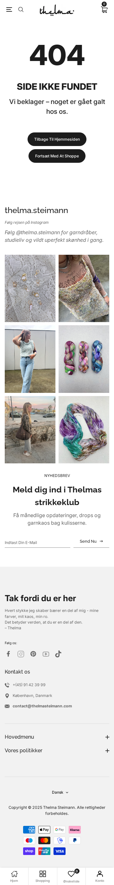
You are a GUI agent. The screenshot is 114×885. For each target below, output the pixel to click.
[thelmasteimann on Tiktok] (58, 653)
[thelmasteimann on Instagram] (20, 654)
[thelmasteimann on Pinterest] (33, 653)
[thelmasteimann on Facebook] (8, 653)
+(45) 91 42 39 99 (29, 684)
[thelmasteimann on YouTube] (45, 654)
